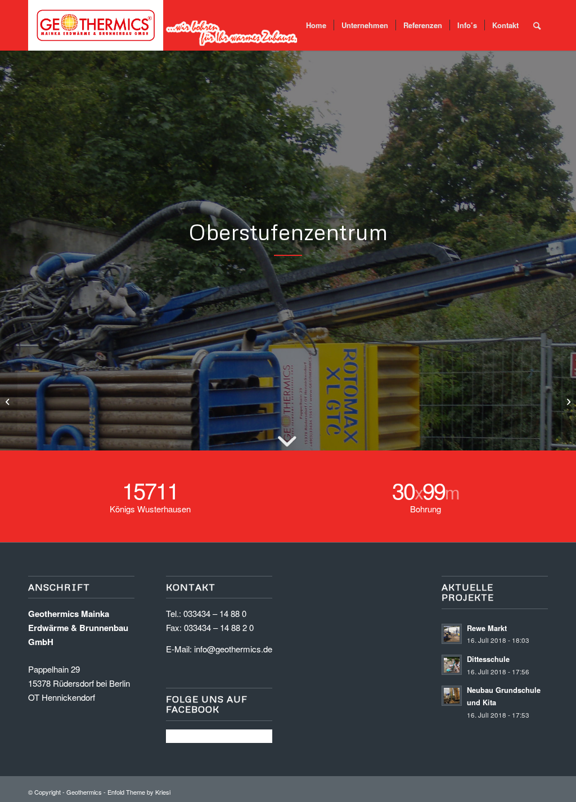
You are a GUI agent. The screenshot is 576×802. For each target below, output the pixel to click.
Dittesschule (488, 659)
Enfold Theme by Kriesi (138, 791)
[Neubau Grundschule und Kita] (567, 401)
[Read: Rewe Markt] (452, 634)
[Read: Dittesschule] (452, 665)
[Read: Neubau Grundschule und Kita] (452, 696)
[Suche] (537, 25)
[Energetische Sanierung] (8, 401)
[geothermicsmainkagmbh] (163, 25)
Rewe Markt (487, 628)
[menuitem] (316, 25)
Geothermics (84, 791)
